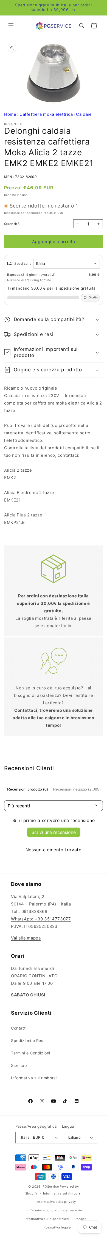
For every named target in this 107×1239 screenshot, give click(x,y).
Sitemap (19, 1065)
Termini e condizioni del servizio (56, 1210)
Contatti (19, 1028)
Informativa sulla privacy (56, 1202)
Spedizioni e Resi (27, 1040)
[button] (11, 26)
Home (10, 114)
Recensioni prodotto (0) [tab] (27, 789)
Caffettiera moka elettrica (46, 114)
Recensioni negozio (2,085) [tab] (77, 789)
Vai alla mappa (26, 938)
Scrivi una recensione (54, 832)
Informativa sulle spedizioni (47, 1219)
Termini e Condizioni (30, 1053)
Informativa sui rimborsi (34, 1077)
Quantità (11, 224)
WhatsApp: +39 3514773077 (41, 919)
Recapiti (81, 1219)
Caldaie (84, 114)
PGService (51, 1186)
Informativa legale (56, 1227)
